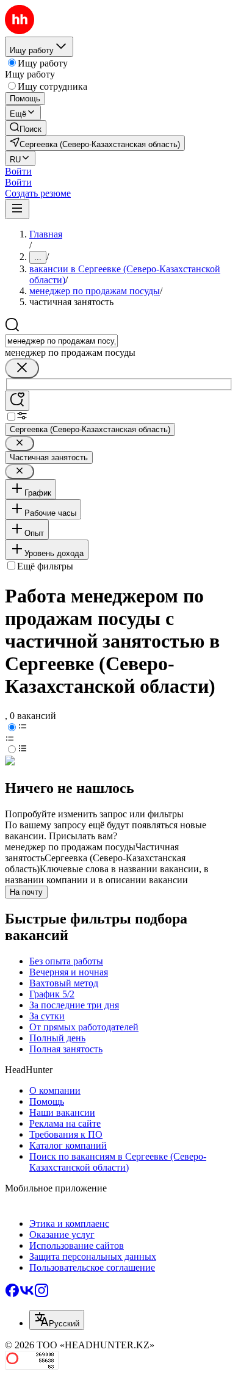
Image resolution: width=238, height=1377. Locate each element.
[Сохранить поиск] (17, 401)
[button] (18, 171)
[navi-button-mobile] (17, 209)
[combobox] (61, 340)
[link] (25, 128)
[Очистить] (22, 368)
